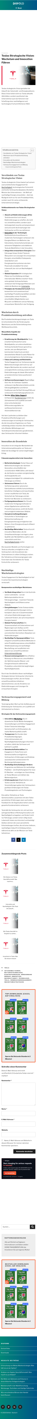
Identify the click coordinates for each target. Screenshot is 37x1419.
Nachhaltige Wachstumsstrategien (14, 162)
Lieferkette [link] (25, 286)
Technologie (24, 978)
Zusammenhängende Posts (13, 167)
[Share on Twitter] (18, 841)
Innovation (16, 976)
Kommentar (7, 1081)
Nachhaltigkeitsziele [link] (12, 542)
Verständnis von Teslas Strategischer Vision (17, 153)
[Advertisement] (18, 28)
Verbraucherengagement (21, 980)
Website (5, 1130)
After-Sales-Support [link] (18, 395)
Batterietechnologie (13, 972)
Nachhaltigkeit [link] (7, 187)
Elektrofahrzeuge (12, 974)
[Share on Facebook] (13, 841)
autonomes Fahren (12, 971)
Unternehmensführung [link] (13, 653)
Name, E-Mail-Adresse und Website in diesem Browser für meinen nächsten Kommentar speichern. (17, 1143)
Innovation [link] (9, 233)
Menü (20, 8)
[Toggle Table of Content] (31, 150)
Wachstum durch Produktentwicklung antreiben (15, 157)
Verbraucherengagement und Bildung (15, 165)
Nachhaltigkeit (11, 978)
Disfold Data (5, 1348)
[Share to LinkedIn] (24, 841)
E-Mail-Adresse (8, 1119)
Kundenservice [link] (20, 398)
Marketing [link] (18, 719)
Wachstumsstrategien (14, 982)
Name (4, 1109)
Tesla (6, 968)
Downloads (5, 1353)
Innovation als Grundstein (11, 160)
